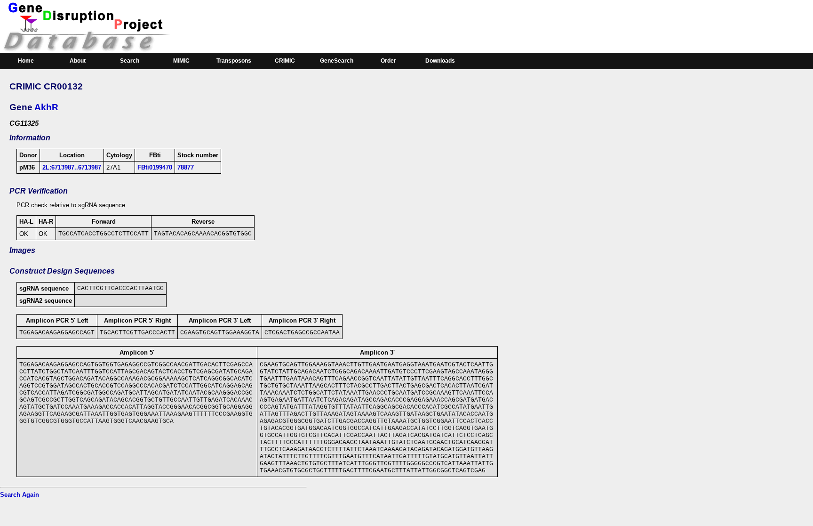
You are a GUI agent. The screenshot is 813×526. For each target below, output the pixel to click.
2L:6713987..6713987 (71, 167)
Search (129, 60)
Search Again (19, 494)
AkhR (46, 107)
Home (26, 60)
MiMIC (181, 60)
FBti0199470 (154, 167)
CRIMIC (285, 60)
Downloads (440, 60)
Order (388, 60)
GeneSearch (336, 60)
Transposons (233, 60)
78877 (185, 167)
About (78, 60)
